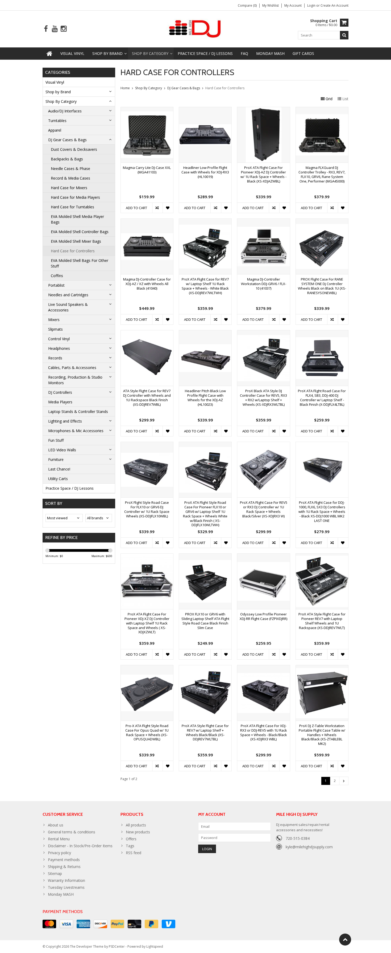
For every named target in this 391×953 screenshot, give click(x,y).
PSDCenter (117, 946)
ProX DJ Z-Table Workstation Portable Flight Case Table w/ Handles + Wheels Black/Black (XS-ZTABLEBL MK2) (322, 735)
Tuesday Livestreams (66, 887)
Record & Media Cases (70, 178)
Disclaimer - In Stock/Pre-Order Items (80, 845)
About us (55, 825)
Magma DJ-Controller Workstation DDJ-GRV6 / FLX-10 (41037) (263, 284)
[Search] (344, 35)
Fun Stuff (56, 440)
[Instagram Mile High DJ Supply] (63, 29)
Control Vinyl (59, 338)
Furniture (56, 459)
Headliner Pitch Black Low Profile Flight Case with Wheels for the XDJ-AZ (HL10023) (205, 398)
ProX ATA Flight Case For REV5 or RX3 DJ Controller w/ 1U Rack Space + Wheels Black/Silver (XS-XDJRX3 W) (263, 509)
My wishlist (270, 5)
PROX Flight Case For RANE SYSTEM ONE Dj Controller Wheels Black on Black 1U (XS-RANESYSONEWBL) (322, 286)
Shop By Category (150, 53)
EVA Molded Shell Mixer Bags (76, 241)
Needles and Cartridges (68, 294)
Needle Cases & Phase (70, 168)
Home (125, 88)
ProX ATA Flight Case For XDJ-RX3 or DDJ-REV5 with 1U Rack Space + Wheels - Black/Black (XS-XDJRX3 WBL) (263, 733)
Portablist (56, 285)
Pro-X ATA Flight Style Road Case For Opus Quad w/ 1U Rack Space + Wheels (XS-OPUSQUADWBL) (147, 733)
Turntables (57, 120)
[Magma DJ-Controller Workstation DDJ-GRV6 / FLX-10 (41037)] (263, 221)
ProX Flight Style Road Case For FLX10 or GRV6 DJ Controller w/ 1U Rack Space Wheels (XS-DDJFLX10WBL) (146, 509)
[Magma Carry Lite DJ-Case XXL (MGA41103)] (147, 109)
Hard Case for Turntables (72, 206)
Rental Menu (59, 838)
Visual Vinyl (72, 53)
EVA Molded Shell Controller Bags (80, 231)
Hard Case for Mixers (69, 187)
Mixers (54, 319)
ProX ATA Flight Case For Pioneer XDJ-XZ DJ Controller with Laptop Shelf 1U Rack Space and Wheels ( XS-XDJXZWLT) (146, 623)
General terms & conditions (71, 831)
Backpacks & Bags (67, 158)
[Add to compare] (157, 208)
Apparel (54, 130)
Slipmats (55, 329)
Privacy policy (59, 852)
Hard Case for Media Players (75, 197)
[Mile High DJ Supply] (196, 28)
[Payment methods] (49, 924)
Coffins (57, 275)
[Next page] (343, 781)
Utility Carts (58, 478)
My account (293, 5)
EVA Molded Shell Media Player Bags (77, 219)
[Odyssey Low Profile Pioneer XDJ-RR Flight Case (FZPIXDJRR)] (263, 556)
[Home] (49, 53)
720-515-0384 (298, 838)
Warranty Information (66, 880)
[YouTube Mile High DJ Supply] (54, 29)
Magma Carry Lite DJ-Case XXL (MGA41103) (147, 170)
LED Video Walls (62, 449)
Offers (131, 838)
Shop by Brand (107, 53)
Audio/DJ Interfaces (65, 110)
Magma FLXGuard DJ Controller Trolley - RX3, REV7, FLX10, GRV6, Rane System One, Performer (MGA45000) (321, 174)
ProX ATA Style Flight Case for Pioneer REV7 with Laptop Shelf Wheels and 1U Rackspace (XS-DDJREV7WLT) (322, 621)
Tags (130, 845)
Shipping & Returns (64, 866)
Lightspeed (154, 946)
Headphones (59, 348)
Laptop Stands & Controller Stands (78, 411)
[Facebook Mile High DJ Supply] (46, 29)
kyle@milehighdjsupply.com (309, 846)
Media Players (60, 401)
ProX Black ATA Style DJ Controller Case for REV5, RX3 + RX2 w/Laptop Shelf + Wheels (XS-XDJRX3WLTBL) (263, 398)
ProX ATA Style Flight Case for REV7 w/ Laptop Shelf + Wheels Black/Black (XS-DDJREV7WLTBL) (205, 733)
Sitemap (55, 873)
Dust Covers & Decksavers (74, 149)
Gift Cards (303, 53)
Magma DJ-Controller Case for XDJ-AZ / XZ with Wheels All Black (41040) (147, 284)
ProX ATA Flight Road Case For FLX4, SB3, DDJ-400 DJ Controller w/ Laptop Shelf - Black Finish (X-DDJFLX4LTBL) (322, 398)
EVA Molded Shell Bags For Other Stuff (79, 263)
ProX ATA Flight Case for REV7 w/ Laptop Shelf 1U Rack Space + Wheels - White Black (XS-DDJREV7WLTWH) (205, 286)
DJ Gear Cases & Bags (67, 139)
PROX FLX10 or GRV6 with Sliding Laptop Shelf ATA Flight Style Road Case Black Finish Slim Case (205, 621)
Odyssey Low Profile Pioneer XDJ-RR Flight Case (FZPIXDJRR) (263, 616)
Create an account (334, 5)
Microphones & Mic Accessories (75, 430)
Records (55, 357)
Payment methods (64, 859)
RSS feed (133, 852)
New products (138, 831)
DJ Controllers (60, 392)
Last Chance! (59, 469)
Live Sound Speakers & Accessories (68, 307)
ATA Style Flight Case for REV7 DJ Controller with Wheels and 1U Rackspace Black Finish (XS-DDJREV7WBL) (147, 398)
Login (311, 5)
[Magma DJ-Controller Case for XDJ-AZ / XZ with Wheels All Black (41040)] (147, 221)
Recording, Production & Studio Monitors (75, 380)
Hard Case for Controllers (73, 250)
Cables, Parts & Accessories (72, 367)
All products (136, 825)
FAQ (244, 53)
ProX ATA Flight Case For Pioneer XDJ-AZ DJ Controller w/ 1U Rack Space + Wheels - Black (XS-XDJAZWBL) (263, 174)
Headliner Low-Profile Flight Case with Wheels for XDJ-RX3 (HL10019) (205, 172)
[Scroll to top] (345, 940)
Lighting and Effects (65, 421)
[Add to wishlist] (168, 208)
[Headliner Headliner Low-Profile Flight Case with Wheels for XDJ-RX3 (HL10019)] (205, 109)
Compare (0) (247, 5)
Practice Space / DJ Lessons (205, 53)
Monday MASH (270, 53)
